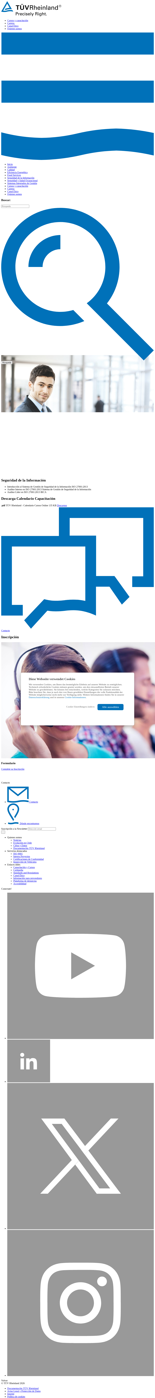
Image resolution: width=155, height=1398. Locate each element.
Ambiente (12, 167)
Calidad (11, 169)
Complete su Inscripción (12, 769)
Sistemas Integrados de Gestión (22, 183)
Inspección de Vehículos (24, 862)
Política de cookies (16, 1396)
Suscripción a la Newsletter (14, 828)
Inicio (10, 164)
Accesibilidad (19, 883)
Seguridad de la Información (20, 178)
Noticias (17, 840)
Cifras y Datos (20, 845)
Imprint (10, 1394)
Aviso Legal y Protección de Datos (24, 1391)
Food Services (14, 175)
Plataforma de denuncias (25, 881)
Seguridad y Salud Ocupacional (22, 180)
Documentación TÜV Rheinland (29, 848)
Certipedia (18, 870)
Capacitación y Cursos (24, 867)
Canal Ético (12, 26)
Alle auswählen (110, 707)
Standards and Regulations (26, 872)
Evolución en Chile (22, 843)
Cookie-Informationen (75, 697)
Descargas (62, 505)
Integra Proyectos (21, 856)
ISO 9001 (18, 853)
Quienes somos (14, 28)
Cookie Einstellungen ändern (80, 707)
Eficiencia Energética (17, 172)
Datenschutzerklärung (39, 697)
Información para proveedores (27, 878)
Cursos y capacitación (17, 20)
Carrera (10, 23)
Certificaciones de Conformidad (28, 859)
